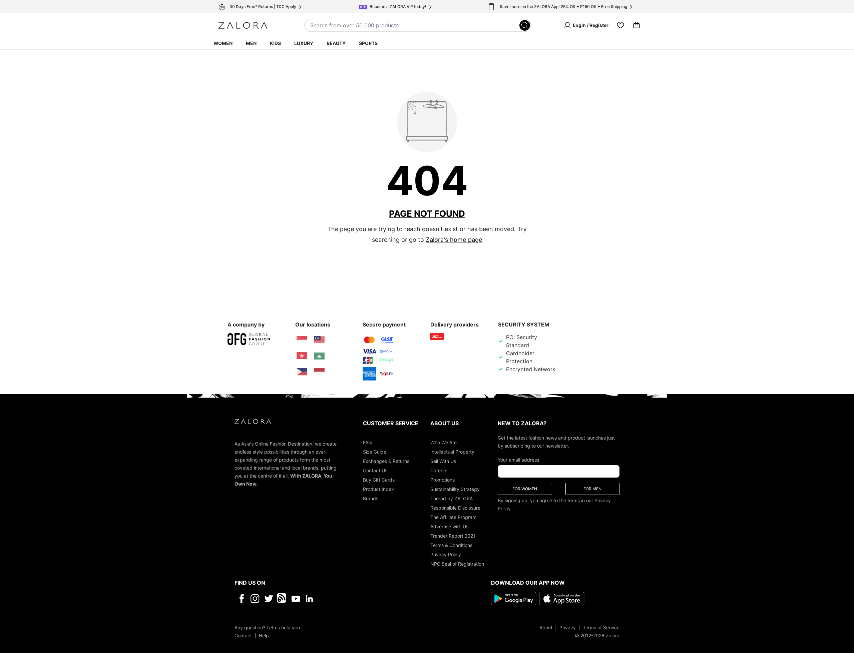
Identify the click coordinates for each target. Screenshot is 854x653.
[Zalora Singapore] (302, 340)
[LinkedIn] (309, 598)
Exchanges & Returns (386, 461)
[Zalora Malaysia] (319, 340)
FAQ (367, 442)
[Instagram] (255, 598)
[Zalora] (243, 25)
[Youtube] (296, 598)
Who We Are (443, 442)
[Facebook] (241, 598)
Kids (275, 43)
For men (592, 488)
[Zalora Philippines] (302, 372)
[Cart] (636, 25)
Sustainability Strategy (455, 489)
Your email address (518, 460)
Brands (370, 498)
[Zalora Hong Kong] (302, 356)
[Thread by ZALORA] (282, 598)
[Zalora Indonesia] (319, 372)
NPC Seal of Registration (457, 564)
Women (223, 43)
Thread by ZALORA (451, 498)
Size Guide (374, 452)
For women (524, 488)
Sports (368, 43)
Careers (438, 470)
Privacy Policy (445, 554)
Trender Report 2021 (452, 536)
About (545, 627)
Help (264, 635)
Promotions (442, 480)
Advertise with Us (449, 526)
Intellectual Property (452, 452)
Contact (243, 635)
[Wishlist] (620, 25)
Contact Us (375, 470)
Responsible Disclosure (455, 508)
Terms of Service (601, 627)
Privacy (567, 627)
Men (251, 43)
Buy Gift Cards (379, 480)
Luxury (303, 43)
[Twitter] (269, 598)
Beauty (336, 43)
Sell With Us (443, 461)
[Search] (524, 25)
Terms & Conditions (451, 545)
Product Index (378, 489)
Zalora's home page (454, 239)
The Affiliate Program (453, 517)
